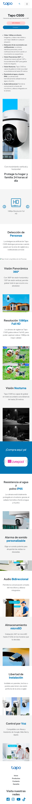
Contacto (16, 781)
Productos (16, 778)
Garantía (16, 784)
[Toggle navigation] (27, 4)
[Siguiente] (27, 461)
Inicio (16, 776)
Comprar (15, 27)
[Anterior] (5, 461)
